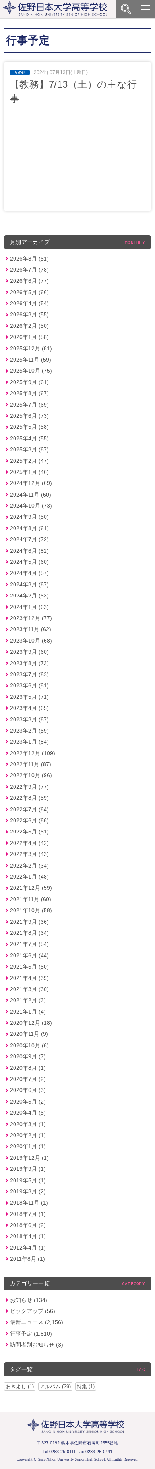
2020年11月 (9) (29, 1034)
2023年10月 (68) (31, 640)
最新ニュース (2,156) (36, 1322)
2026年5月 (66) (29, 292)
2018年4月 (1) (28, 1236)
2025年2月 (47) (29, 461)
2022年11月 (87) (30, 764)
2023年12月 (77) (31, 618)
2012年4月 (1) (28, 1247)
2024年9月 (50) (29, 517)
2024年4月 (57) (29, 573)
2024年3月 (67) (29, 584)
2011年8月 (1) (27, 1259)
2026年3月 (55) (29, 314)
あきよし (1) (20, 1386)
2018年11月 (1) (29, 1202)
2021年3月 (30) (29, 989)
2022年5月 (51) (29, 831)
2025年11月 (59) (30, 359)
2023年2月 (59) (29, 730)
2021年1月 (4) (28, 1012)
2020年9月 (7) (28, 1056)
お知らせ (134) (28, 1300)
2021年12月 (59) (31, 888)
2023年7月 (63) (29, 674)
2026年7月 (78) (29, 269)
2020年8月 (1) (28, 1068)
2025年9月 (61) (29, 382)
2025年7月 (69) (29, 405)
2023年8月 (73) (29, 663)
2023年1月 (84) (29, 741)
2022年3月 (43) (29, 854)
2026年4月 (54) (29, 303)
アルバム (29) (55, 1386)
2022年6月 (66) (29, 820)
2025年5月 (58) (29, 427)
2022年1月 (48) (29, 876)
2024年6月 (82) (29, 551)
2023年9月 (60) (29, 652)
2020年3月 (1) (28, 1124)
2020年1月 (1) (28, 1146)
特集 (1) (86, 1386)
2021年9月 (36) (29, 922)
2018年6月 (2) (28, 1225)
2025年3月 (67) (29, 449)
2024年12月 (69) (31, 483)
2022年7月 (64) (29, 809)
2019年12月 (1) (29, 1158)
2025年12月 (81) (31, 348)
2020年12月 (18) (31, 1023)
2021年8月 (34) (29, 933)
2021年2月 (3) (28, 1000)
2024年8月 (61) (29, 528)
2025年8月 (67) (29, 393)
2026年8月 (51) (29, 258)
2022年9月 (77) (29, 787)
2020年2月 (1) (28, 1135)
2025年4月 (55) (29, 438)
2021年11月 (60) (30, 899)
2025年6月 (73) (29, 416)
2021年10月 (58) (31, 910)
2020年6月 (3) (28, 1090)
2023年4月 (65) (29, 708)
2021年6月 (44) (29, 955)
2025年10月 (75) (31, 370)
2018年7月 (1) (28, 1214)
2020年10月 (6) (29, 1045)
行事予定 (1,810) (31, 1333)
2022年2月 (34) (29, 865)
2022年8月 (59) (29, 798)
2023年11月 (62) (30, 629)
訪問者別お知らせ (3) (36, 1345)
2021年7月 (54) (29, 944)
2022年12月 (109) (32, 753)
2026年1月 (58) (29, 337)
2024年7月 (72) (29, 539)
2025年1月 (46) (29, 472)
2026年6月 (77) (29, 281)
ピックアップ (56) (32, 1311)
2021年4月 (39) (29, 978)
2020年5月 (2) (28, 1101)
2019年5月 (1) (28, 1180)
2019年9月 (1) (28, 1169)
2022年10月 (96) (31, 775)
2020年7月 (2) (28, 1079)
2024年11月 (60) (30, 494)
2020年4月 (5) (28, 1112)
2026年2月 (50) (29, 326)
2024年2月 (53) (29, 595)
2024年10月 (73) (31, 505)
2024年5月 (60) (29, 562)
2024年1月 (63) (29, 607)
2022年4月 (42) (29, 843)
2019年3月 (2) (28, 1191)
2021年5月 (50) (29, 966)
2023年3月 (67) (29, 719)
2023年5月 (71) (29, 697)
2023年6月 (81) (29, 685)
